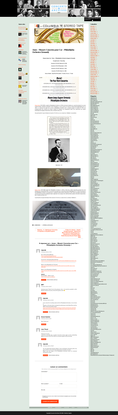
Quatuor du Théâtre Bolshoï (97, 281)
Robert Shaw (94, 295)
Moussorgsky (94, 255)
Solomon (93, 315)
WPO (92, 349)
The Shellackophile (22, 57)
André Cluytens (94, 108)
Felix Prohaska (94, 162)
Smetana (93, 313)
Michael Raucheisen (95, 249)
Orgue (92, 267)
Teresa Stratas (94, 324)
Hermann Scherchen (95, 192)
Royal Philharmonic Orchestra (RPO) (98, 303)
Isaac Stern (93, 201)
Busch (92, 131)
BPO (92, 124)
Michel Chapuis (94, 250)
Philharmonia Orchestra (96, 272)
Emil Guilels (93, 158)
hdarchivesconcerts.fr (92, 18)
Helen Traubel (94, 190)
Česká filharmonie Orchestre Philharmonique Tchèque (102, 355)
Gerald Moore (94, 174)
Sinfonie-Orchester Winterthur (97, 311)
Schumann (93, 309)
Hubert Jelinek (94, 194)
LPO (92, 231)
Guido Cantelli (94, 179)
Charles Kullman (94, 135)
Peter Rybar (93, 269)
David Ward (93, 146)
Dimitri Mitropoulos (95, 150)
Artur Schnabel (94, 112)
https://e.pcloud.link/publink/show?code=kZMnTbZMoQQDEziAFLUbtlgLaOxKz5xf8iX (52, 256)
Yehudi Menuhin (95, 352)
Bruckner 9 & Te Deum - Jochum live (24, 34)
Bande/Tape (50, 407)
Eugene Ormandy (58, 407)
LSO (92, 232)
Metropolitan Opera (95, 247)
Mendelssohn (94, 245)
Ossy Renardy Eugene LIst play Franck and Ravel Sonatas (24, 52)
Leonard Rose (94, 223)
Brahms (93, 126)
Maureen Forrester (95, 243)
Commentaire (44, 371)
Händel (93, 197)
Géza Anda (93, 181)
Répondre (44, 279)
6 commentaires (37, 225)
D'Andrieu (93, 143)
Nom (42, 383)
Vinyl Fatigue (21, 49)
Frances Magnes (94, 166)
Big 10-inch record (21, 43)
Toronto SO (93, 326)
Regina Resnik (94, 293)
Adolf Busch (94, 99)
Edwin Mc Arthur (94, 156)
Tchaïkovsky (94, 322)
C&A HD (51, 225)
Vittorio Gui (93, 331)
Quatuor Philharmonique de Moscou (99, 284)
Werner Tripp (94, 338)
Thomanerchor (94, 325)
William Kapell (94, 343)
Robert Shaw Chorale (95, 296)
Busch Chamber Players (96, 132)
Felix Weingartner (95, 163)
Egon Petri (93, 157)
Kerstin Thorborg (95, 215)
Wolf (92, 348)
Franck (93, 167)
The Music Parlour (21, 28)
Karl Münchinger (95, 212)
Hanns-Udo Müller (95, 184)
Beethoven (94, 117)
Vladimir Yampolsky (95, 333)
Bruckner (93, 127)
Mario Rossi (93, 238)
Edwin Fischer (94, 154)
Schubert (93, 308)
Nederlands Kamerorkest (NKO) (97, 260)
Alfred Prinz (93, 104)
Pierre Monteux (94, 274)
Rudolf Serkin (94, 307)
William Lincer (94, 344)
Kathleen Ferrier (94, 214)
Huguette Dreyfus (95, 196)
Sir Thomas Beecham (95, 312)
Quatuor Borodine (95, 280)
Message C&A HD (95, 246)
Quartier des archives (22, 98)
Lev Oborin (93, 225)
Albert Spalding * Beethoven (24, 86)
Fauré (92, 161)
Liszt (92, 227)
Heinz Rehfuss (94, 189)
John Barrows (94, 206)
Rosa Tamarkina (94, 299)
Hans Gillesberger (95, 185)
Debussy (93, 148)
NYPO (93, 263)
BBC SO (93, 115)
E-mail (61, 383)
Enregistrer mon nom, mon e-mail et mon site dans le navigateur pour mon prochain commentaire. (59, 397)
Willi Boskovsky (94, 347)
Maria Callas (94, 237)
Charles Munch (94, 136)
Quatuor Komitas (94, 282)
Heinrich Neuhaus (95, 188)
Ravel (92, 289)
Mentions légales (68, 413)
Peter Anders (94, 268)
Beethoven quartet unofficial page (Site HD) (21, 74)
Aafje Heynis (94, 97)
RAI (92, 286)
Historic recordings (22, 64)
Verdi (92, 330)
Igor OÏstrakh (94, 198)
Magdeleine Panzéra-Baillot (97, 234)
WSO (92, 351)
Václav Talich (94, 334)
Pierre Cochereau (95, 273)
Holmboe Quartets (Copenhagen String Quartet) (24, 60)
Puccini (93, 277)
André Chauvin (94, 106)
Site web (43, 389)
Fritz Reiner (94, 172)
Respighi (93, 294)
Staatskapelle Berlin (95, 316)
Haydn (93, 187)
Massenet (93, 242)
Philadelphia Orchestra (82, 407)
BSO (92, 130)
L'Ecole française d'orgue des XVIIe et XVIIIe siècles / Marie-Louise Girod (24, 102)
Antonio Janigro (94, 109)
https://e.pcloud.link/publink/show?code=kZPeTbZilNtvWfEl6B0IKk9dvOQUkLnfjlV (58, 260)
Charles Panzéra (94, 137)
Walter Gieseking (95, 337)
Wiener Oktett (94, 340)
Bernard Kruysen (95, 121)
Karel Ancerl (94, 211)
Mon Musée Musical (22, 27)
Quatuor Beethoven (95, 278)
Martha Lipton (94, 240)
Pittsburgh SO (94, 276)
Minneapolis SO (94, 251)
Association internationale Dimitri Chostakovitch (22, 91)
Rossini (93, 300)
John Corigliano (94, 207)
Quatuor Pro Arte (95, 285)
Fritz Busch (93, 170)
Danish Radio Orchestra (96, 144)
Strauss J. (93, 317)
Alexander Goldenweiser (96, 101)
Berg (92, 118)
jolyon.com (20, 67)
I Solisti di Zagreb (95, 202)
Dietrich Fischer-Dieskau (96, 149)
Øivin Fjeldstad (94, 353)
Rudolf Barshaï (94, 304)
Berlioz (93, 119)
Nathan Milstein (94, 258)
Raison (93, 287)
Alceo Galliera (94, 100)
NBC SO (93, 259)
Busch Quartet (94, 134)
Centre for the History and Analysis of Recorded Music (22, 39)
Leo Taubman (94, 224)
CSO (92, 141)
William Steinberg (95, 346)
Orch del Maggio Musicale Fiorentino (99, 265)
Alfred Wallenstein (95, 105)
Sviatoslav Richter (95, 320)
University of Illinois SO (96, 329)
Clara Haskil (94, 139)
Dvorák (93, 153)
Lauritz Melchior (94, 220)
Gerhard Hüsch (94, 175)
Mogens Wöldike (94, 254)
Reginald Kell (94, 291)
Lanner (93, 219)
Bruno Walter (94, 128)
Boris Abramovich (95, 122)
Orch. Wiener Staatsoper (96, 264)
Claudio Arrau (94, 140)
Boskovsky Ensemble (95, 123)
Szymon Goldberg (95, 321)
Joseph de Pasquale (95, 209)
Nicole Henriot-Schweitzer (96, 262)
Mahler (93, 236)
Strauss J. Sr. (94, 318)
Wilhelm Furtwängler (96, 342)
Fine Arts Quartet (95, 165)
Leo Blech (93, 221)
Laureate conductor (22, 31)
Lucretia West (94, 233)
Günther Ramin (94, 183)
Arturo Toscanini (95, 110)
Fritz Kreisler (94, 171)
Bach (92, 113)
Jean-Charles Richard (96, 205)
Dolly (23, 44)
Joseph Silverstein (95, 210)
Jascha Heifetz (94, 203)
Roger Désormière (95, 298)
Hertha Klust (94, 193)
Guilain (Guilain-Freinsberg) (97, 180)
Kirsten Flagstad (94, 216)
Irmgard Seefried (95, 199)
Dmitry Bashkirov (95, 152)
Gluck (92, 176)
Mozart (73, 407)
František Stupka (95, 168)
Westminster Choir (95, 339)
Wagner (93, 335)
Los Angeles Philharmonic (96, 229)
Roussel (93, 302)
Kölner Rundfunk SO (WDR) (96, 218)
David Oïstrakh (94, 145)
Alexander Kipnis (95, 103)
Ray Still (93, 290)
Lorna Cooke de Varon (96, 228)
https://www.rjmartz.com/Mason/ (48, 277)
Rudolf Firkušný (94, 306)
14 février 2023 (45, 225)
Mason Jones (37, 105)
